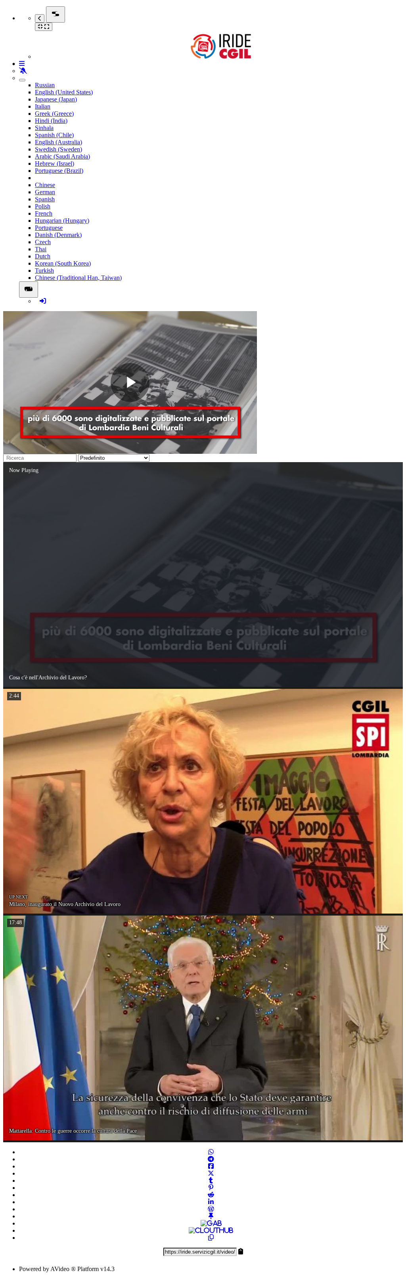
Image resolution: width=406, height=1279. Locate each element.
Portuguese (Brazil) (59, 170)
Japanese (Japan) (56, 99)
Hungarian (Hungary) (62, 220)
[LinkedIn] (211, 1202)
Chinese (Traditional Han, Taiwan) (78, 277)
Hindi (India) (51, 120)
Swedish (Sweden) (58, 149)
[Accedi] (43, 301)
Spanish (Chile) (54, 135)
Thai (40, 249)
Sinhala (44, 127)
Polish (42, 206)
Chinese (45, 185)
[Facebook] (211, 1166)
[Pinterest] (211, 1187)
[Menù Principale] (55, 14)
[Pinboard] (211, 1216)
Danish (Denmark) (58, 234)
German (45, 192)
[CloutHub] (211, 1230)
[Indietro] (39, 18)
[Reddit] (211, 1194)
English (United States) (64, 92)
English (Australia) (58, 142)
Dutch (42, 256)
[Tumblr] (211, 1180)
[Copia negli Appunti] (211, 1237)
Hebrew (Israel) (54, 163)
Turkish (44, 270)
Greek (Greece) (54, 113)
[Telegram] (211, 1159)
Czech (43, 242)
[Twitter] (211, 1173)
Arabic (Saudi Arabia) (62, 156)
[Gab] (211, 1223)
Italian (42, 106)
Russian (45, 85)
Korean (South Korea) (63, 263)
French (43, 213)
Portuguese (49, 227)
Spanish (45, 199)
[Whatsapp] (211, 1152)
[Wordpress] (211, 1209)
